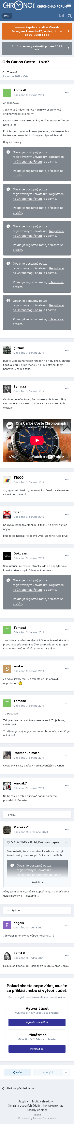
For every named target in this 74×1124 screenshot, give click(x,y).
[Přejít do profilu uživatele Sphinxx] (7, 389)
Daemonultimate (26, 753)
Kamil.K (19, 953)
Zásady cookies (37, 1110)
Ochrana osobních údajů (24, 1105)
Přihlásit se (37, 1048)
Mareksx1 (20, 827)
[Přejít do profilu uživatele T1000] (7, 480)
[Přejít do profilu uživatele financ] (7, 514)
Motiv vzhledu (41, 1101)
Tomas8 (12, 72)
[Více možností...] (67, 92)
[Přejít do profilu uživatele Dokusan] (7, 556)
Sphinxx (19, 387)
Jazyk (22, 1101)
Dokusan (20, 553)
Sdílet (18, 1072)
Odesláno (28, 95)
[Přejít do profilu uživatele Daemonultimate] (7, 755)
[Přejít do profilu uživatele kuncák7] (7, 786)
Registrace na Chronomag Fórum (39, 875)
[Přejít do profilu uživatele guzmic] (7, 350)
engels (18, 923)
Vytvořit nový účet (37, 1022)
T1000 (18, 478)
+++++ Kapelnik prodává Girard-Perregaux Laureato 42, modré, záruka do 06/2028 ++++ (37, 31)
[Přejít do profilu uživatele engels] (7, 925)
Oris (25, 76)
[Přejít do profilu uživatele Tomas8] (7, 93)
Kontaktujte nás (53, 1105)
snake (18, 666)
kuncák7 (20, 783)
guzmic (19, 348)
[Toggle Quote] (9, 842)
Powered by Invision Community (37, 1118)
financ (18, 512)
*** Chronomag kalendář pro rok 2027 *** (37, 48)
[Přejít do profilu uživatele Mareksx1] (7, 830)
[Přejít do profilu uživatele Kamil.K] (7, 956)
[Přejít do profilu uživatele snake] (7, 669)
